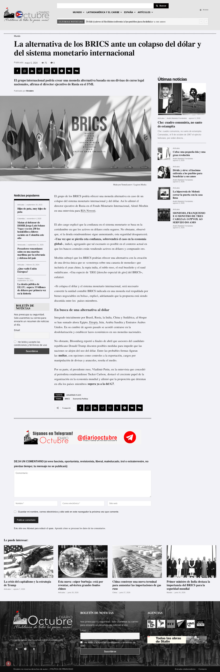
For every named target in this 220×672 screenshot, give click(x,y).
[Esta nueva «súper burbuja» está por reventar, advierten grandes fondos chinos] (83, 561)
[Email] (47, 71)
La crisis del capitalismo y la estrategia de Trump (27, 583)
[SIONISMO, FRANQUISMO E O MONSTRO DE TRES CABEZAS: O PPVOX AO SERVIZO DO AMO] (164, 215)
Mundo (17, 36)
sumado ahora (71, 322)
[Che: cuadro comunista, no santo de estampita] (182, 99)
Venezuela (21, 245)
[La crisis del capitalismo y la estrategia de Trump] (28, 561)
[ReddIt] (39, 71)
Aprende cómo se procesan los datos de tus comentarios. (80, 528)
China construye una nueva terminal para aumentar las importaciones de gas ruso (136, 585)
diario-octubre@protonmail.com (45, 640)
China (114, 592)
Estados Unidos (23, 278)
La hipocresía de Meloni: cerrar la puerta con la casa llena (118, 21)
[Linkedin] (32, 71)
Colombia (21, 219)
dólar (116, 201)
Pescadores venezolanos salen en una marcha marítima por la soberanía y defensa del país (31, 253)
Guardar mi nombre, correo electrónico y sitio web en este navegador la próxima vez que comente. (68, 511)
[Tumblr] (54, 71)
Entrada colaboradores (185, 669)
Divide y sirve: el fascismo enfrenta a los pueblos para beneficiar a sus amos (187, 173)
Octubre (30, 91)
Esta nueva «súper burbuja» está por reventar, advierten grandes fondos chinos (80, 585)
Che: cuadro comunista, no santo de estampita (180, 124)
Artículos (20, 205)
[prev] (201, 22)
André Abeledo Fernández (177, 118)
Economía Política (80, 398)
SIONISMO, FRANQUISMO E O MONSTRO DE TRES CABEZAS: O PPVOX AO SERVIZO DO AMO (189, 217)
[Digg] (76, 71)
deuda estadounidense (78, 234)
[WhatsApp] (24, 71)
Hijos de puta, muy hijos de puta (31, 210)
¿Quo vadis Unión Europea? (27, 270)
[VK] (69, 71)
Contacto (203, 669)
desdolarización (63, 332)
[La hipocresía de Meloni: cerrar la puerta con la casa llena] (164, 193)
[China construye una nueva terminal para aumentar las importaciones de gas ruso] (137, 561)
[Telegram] (61, 71)
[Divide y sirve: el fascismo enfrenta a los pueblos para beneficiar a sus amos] (164, 172)
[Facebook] (17, 71)
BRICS (67, 398)
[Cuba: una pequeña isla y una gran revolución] (164, 153)
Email (17, 330)
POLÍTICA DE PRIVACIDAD (61, 669)
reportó (88, 341)
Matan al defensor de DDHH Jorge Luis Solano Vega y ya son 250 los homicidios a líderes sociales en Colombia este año (31, 230)
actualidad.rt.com (73, 395)
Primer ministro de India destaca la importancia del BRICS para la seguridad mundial (188, 585)
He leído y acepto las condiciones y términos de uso (30, 343)
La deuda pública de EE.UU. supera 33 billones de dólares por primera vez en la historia (31, 288)
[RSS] (16, 649)
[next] (206, 22)
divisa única (70, 262)
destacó (111, 374)
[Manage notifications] (8, 663)
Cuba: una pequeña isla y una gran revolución (189, 153)
